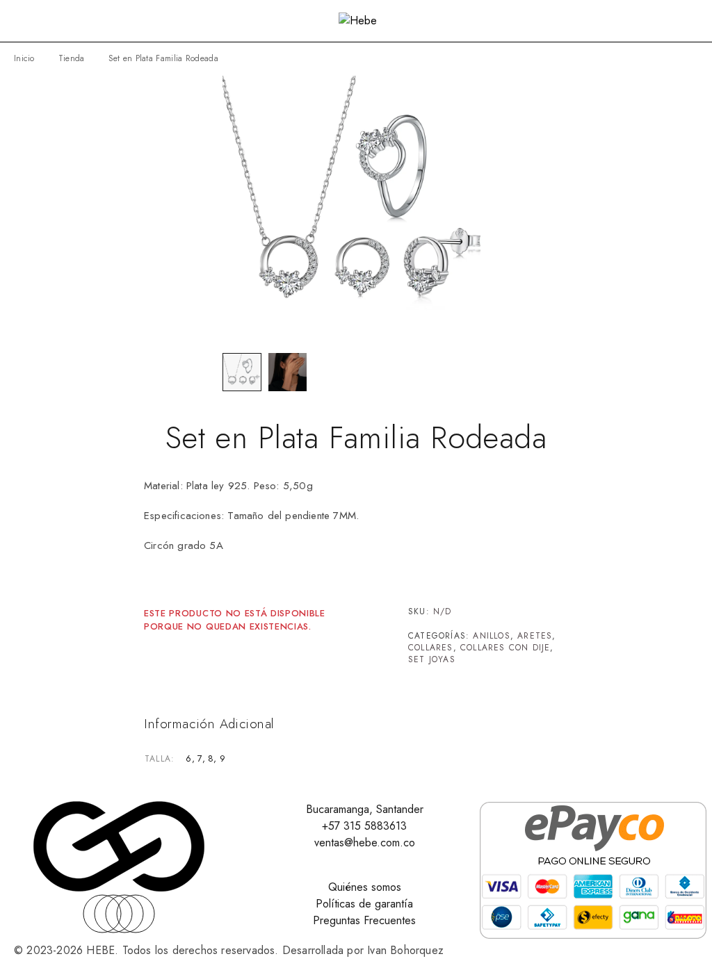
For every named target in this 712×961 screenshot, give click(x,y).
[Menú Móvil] (27, 21)
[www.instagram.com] (135, 913)
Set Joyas (431, 659)
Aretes (534, 636)
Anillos (491, 636)
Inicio (24, 58)
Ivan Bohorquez (405, 950)
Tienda (71, 58)
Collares (430, 647)
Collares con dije (505, 647)
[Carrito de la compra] (691, 22)
